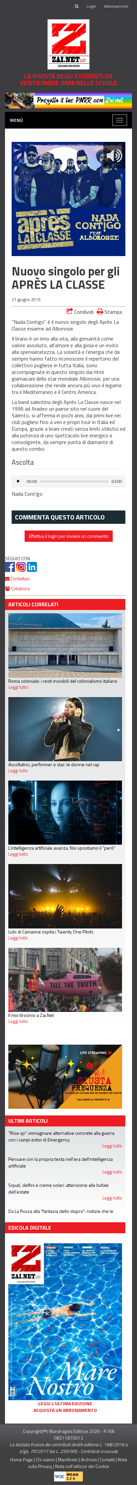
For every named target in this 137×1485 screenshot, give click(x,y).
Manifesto (68, 1459)
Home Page (21, 1459)
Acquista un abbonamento (65, 1410)
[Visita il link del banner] (68, 99)
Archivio (89, 1459)
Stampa (112, 311)
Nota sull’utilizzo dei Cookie (82, 1466)
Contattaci (20, 578)
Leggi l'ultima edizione (65, 1403)
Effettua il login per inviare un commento (68, 536)
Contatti (107, 1459)
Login (91, 6)
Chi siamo (45, 1459)
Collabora (20, 588)
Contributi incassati (99, 1451)
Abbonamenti (116, 6)
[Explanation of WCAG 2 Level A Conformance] (68, 1474)
